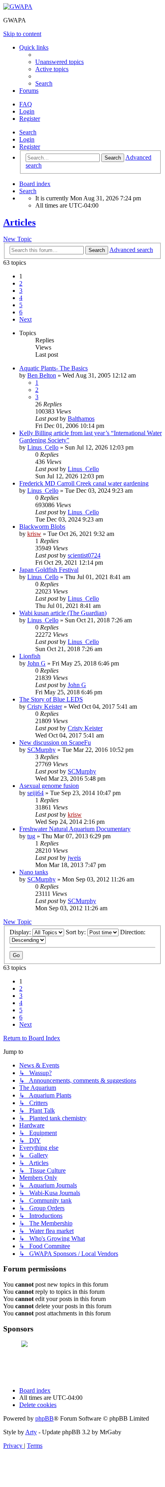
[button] (25, 319)
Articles (19, 222)
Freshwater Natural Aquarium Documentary (75, 828)
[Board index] (17, 6)
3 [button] (20, 290)
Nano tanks (33, 872)
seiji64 (35, 792)
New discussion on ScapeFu (55, 742)
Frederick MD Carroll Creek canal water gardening (84, 483)
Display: (21, 932)
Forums (28, 90)
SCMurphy (41, 749)
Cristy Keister (44, 706)
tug (31, 836)
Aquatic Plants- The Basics (53, 368)
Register (29, 146)
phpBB (44, 1418)
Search (27, 132)
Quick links (33, 47)
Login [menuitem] (26, 111)
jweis (74, 857)
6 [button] (20, 312)
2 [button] (20, 283)
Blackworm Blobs (42, 526)
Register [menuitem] (29, 118)
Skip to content (22, 33)
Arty (31, 1432)
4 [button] (20, 297)
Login (26, 139)
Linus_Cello (42, 447)
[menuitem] (59, 61)
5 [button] (20, 305)
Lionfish (29, 656)
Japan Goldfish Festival (48, 569)
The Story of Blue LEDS (51, 699)
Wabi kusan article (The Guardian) (63, 613)
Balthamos (81, 418)
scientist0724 (84, 555)
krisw (34, 533)
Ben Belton (41, 375)
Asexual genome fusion (49, 785)
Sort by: (76, 932)
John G (36, 663)
